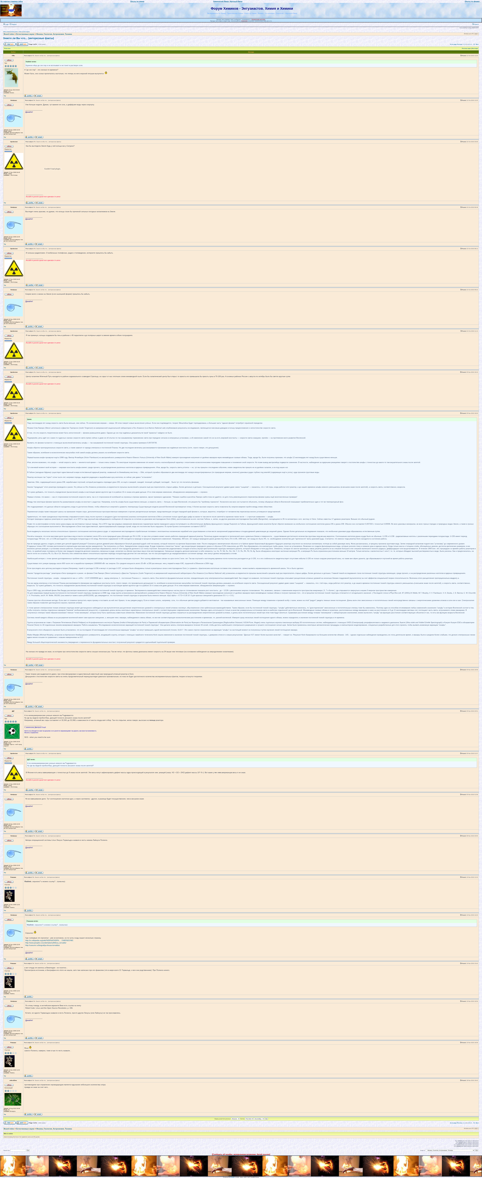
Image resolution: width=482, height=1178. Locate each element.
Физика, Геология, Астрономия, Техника (54, 34)
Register (14, 24)
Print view (7, 48)
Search (476, 24)
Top (5, 96)
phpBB (232, 1177)
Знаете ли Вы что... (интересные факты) (28, 38)
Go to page (453, 44)
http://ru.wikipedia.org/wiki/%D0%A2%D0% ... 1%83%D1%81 (49, 940)
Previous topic (466, 48)
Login (7, 24)
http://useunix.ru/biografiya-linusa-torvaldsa (42, 945)
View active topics (24, 31)
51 (474, 44)
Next (477, 44)
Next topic (475, 48)
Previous (460, 44)
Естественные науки (25, 34)
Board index (9, 34)
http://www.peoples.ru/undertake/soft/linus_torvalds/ (45, 943)
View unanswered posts (10, 31)
